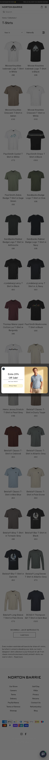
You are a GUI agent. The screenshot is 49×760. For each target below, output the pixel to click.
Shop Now (13, 385)
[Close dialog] (3, 369)
